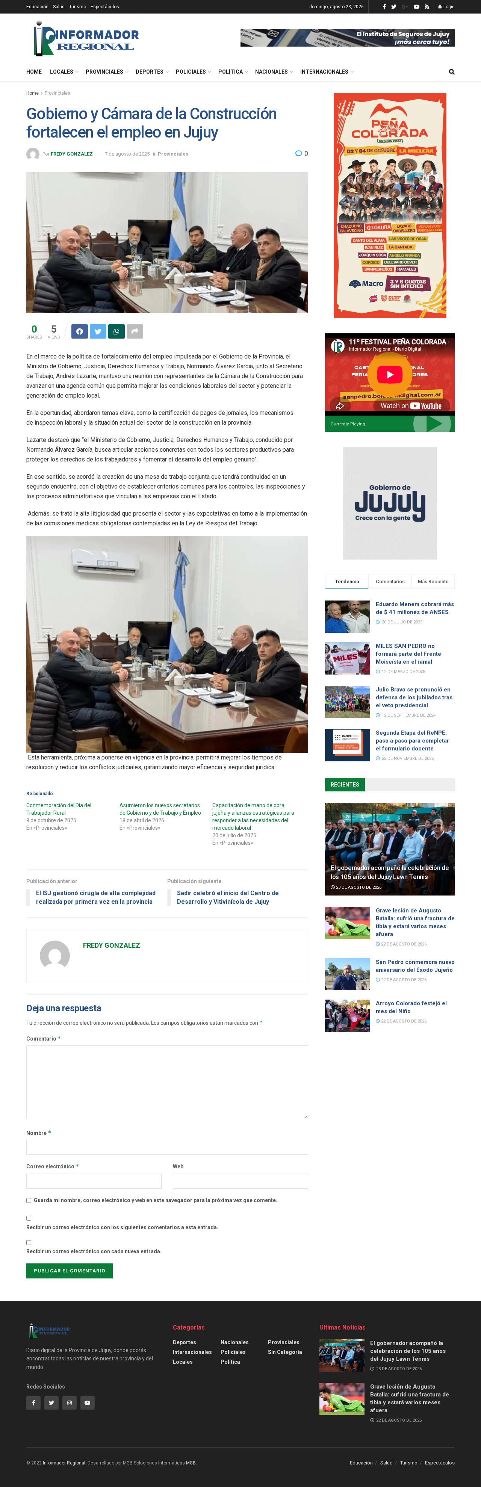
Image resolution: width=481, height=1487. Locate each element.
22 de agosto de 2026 (403, 944)
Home (34, 72)
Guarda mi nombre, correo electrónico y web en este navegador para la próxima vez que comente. (155, 1200)
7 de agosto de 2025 (127, 154)
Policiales (191, 72)
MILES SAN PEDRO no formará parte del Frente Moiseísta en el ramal (408, 654)
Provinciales (104, 72)
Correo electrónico (52, 1166)
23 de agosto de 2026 (358, 887)
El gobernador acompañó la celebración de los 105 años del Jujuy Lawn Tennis (408, 1351)
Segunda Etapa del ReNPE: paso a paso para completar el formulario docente (412, 740)
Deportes (149, 72)
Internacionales (324, 72)
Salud (59, 6)
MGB (191, 1463)
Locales (61, 72)
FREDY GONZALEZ (72, 154)
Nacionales (271, 72)
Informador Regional (64, 1463)
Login (448, 6)
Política (230, 72)
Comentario (43, 1038)
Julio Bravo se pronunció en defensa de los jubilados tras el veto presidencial (414, 697)
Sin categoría (285, 1352)
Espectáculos (105, 6)
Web (178, 1166)
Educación (37, 6)
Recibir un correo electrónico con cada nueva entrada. (94, 1251)
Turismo (77, 6)
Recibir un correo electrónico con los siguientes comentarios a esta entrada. (122, 1227)
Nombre (38, 1132)
